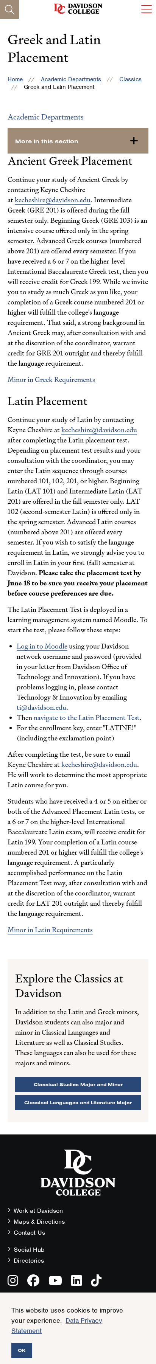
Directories (29, 1261)
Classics (130, 79)
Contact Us (29, 1233)
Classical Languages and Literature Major (78, 1102)
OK (22, 1350)
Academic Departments (71, 79)
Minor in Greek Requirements (51, 379)
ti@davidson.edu (41, 707)
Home (15, 79)
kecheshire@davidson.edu (52, 200)
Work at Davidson (38, 1211)
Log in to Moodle (42, 646)
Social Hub (29, 1250)
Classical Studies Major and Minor (78, 1084)
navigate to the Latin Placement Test (87, 717)
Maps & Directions (39, 1222)
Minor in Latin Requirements (50, 929)
